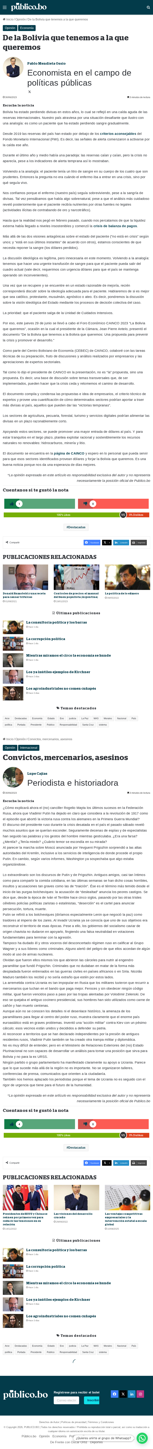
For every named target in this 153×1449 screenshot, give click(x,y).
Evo (62, 718)
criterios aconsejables (118, 134)
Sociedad (124, 1436)
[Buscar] (148, 9)
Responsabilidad (68, 724)
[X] (29, 92)
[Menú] (5, 9)
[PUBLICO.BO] (28, 7)
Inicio (9, 19)
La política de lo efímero (122, 593)
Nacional (121, 718)
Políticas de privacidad (73, 1422)
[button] (142, 1438)
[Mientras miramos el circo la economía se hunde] (13, 660)
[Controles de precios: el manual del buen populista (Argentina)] (76, 577)
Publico (50, 724)
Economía (27, 28)
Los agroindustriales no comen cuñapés (61, 688)
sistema (103, 724)
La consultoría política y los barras (56, 622)
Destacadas (76, 527)
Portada (21, 724)
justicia (72, 718)
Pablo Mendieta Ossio (46, 63)
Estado (51, 718)
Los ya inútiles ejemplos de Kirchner (58, 672)
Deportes (96, 1442)
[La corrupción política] (13, 644)
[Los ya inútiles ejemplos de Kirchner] (13, 677)
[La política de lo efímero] (127, 577)
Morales (108, 718)
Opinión (20, 19)
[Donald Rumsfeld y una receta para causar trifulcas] (25, 577)
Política (74, 1436)
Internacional (107, 1436)
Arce (7, 718)
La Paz (84, 718)
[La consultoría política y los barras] (13, 627)
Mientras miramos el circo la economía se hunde (68, 655)
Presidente (36, 724)
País (134, 718)
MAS (96, 718)
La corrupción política (45, 639)
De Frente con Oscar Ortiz (68, 1442)
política (8, 724)
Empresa (88, 1436)
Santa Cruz (88, 724)
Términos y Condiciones (101, 1422)
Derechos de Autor (49, 1422)
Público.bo (29, 1436)
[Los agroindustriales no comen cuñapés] (13, 693)
